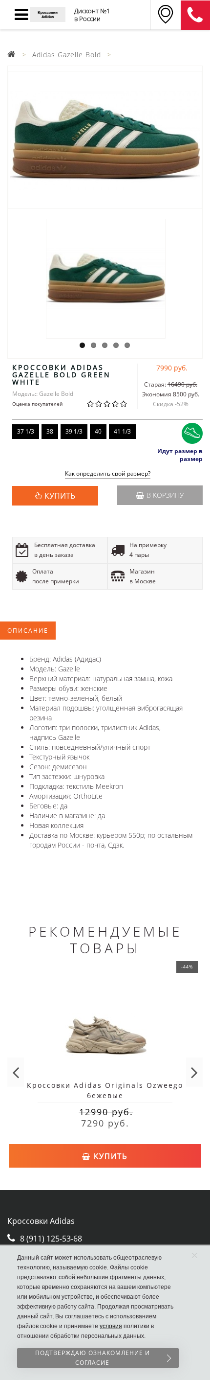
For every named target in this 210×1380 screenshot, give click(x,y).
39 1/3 (74, 431)
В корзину (165, 495)
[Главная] (11, 54)
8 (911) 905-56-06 (195, 15)
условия (111, 1326)
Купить (109, 1156)
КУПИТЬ (59, 496)
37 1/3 (25, 431)
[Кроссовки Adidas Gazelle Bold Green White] (105, 140)
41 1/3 (122, 431)
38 (49, 431)
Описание (27, 630)
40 (98, 431)
